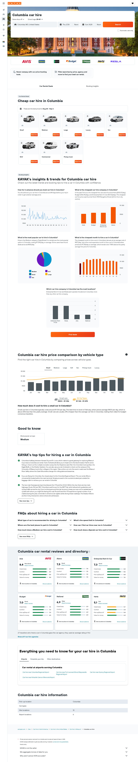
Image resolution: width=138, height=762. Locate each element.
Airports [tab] (24, 659)
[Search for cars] (3, 19)
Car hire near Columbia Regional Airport (36, 672)
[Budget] (48, 596)
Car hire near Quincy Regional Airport (102, 672)
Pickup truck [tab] (86, 368)
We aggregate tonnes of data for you (34, 752)
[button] (3, 3)
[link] (73, 334)
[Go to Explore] (3, 25)
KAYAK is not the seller (28, 748)
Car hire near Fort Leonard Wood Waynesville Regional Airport (71, 673)
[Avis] (48, 559)
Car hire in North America (40, 729)
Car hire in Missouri (75, 729)
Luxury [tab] (97, 368)
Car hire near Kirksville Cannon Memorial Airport (39, 677)
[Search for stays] (3, 14)
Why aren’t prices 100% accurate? (33, 756)
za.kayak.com (21, 729)
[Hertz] (122, 596)
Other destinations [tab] (53, 659)
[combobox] (18, 19)
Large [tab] (65, 368)
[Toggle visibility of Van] (31, 277)
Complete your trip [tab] (37, 659)
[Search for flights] (3, 10)
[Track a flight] (3, 29)
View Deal (34, 134)
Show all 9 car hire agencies (28, 637)
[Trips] (3, 35)
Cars (29, 729)
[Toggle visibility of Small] (32, 274)
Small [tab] (48, 368)
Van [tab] (77, 368)
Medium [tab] (57, 368)
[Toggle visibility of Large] (48, 274)
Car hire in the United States (59, 729)
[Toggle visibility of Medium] (33, 271)
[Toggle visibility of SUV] (48, 271)
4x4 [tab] (71, 368)
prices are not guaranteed (60, 742)
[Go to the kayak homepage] (14, 3)
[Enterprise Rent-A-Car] (122, 559)
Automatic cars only (126, 30)
